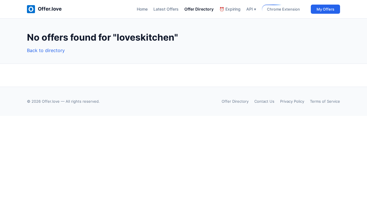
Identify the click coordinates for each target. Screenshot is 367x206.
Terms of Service (325, 101)
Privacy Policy (292, 101)
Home (142, 9)
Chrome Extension (283, 9)
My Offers (325, 9)
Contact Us (264, 101)
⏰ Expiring (230, 9)
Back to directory (46, 50)
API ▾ (251, 9)
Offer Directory (199, 9)
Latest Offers (166, 9)
